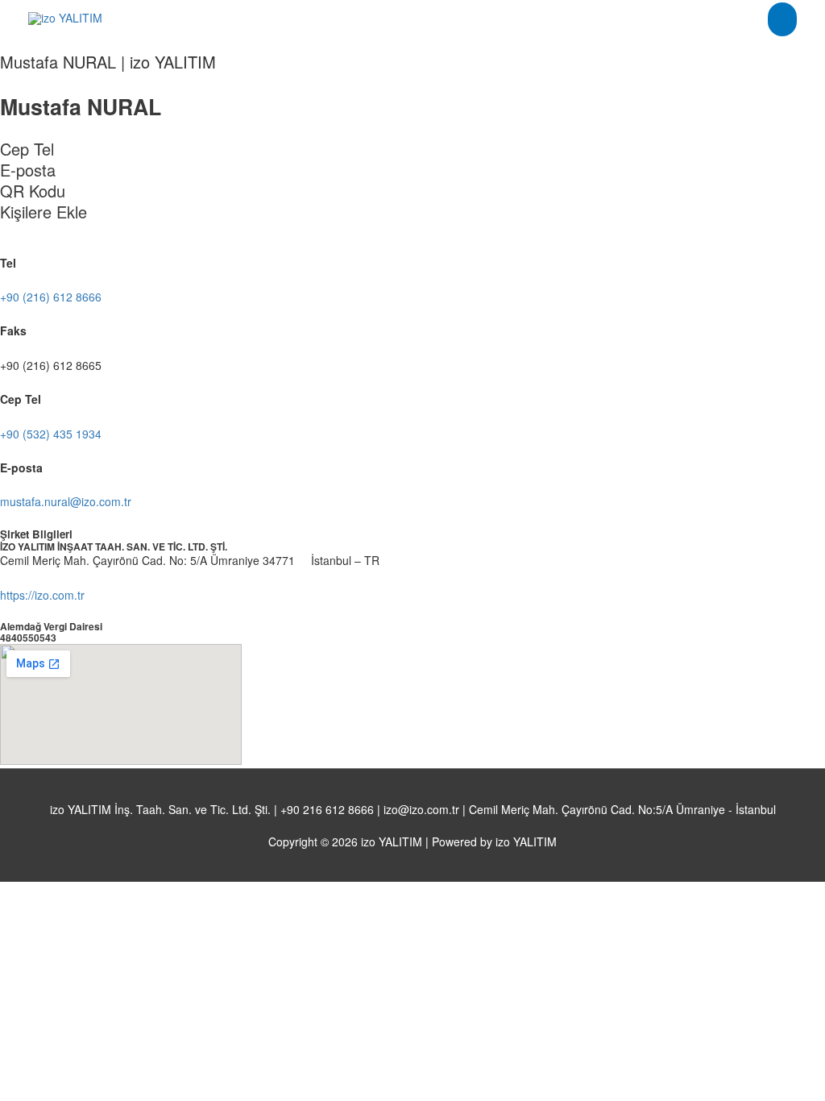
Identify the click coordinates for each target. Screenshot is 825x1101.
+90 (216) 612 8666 (51, 297)
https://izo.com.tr (42, 595)
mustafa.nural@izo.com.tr (65, 501)
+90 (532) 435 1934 (51, 434)
